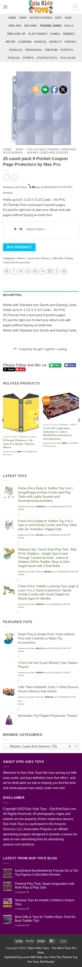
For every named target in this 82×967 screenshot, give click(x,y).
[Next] (78, 428)
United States (34, 229)
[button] (5, 7)
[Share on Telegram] (64, 271)
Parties (70, 41)
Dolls (68, 25)
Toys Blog (68, 57)
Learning (25, 41)
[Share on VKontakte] (42, 271)
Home (12, 17)
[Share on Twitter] (21, 271)
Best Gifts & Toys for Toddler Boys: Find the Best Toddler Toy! (45, 918)
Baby (68, 17)
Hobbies (69, 33)
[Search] (75, 7)
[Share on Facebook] (14, 271)
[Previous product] (14, 177)
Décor (10, 41)
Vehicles (15, 49)
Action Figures (40, 17)
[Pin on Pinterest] (35, 271)
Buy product (19, 247)
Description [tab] (12, 295)
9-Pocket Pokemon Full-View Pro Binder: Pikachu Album (19, 444)
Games (55, 33)
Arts (58, 17)
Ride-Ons (15, 25)
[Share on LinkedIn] (49, 271)
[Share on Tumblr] (57, 271)
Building (30, 25)
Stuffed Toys (47, 57)
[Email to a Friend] (28, 271)
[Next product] (6, 177)
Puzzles (14, 57)
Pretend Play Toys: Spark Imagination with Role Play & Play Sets (44, 885)
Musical (40, 41)
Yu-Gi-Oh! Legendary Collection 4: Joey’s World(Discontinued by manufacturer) (57, 433)
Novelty (55, 41)
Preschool (33, 49)
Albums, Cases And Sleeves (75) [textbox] (38, 746)
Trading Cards (51, 25)
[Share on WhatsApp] (6, 271)
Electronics (37, 33)
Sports (28, 57)
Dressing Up (16, 33)
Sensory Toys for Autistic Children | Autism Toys (44, 902)
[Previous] (3, 428)
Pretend (51, 49)
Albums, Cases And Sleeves (47, 152)
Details (7, 192)
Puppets (66, 49)
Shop (23, 17)
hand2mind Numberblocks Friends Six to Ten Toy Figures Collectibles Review (46, 872)
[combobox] (41, 746)
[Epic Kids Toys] (41, 7)
